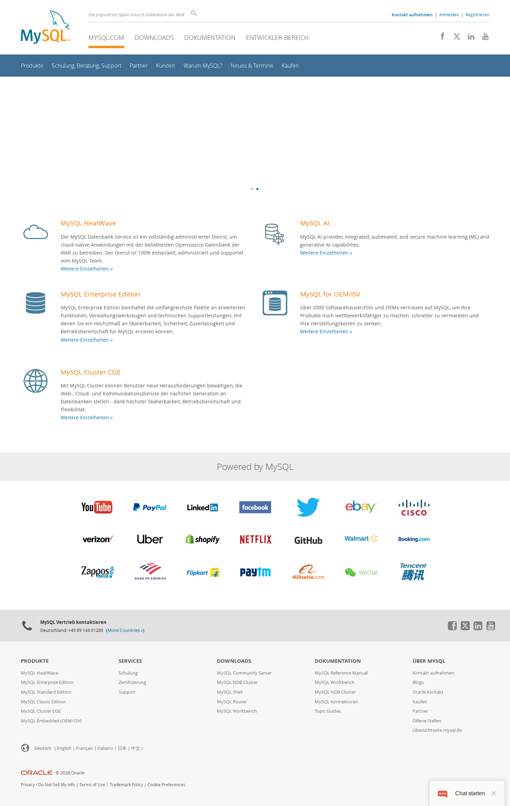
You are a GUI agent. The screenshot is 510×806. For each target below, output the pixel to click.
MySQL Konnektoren (336, 702)
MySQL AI (314, 222)
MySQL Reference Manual (341, 673)
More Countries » (125, 630)
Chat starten (470, 793)
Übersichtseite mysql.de (437, 730)
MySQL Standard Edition (46, 692)
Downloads (154, 37)
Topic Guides (328, 711)
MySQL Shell (230, 692)
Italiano (105, 748)
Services (130, 660)
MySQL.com (106, 37)
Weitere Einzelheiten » (87, 268)
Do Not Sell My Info (56, 784)
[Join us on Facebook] (440, 38)
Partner (420, 711)
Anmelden (449, 14)
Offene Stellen (427, 721)
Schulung (128, 673)
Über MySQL (429, 660)
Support (127, 692)
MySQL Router (232, 702)
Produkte (35, 660)
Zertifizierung (132, 682)
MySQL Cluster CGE (91, 372)
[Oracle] (36, 773)
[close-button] (493, 793)
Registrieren (477, 14)
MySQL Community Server (244, 673)
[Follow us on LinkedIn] (468, 38)
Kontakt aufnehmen (433, 673)
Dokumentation (210, 37)
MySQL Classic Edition (43, 702)
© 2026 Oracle (70, 773)
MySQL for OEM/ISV (330, 294)
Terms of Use (92, 784)
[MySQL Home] (45, 28)
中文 (135, 748)
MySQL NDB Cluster (237, 682)
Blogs (418, 682)
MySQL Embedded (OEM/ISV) (51, 721)
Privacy (28, 784)
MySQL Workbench (237, 711)
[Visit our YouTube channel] (482, 38)
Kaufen (420, 702)
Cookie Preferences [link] (166, 784)
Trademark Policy (126, 784)
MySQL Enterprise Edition (100, 294)
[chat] (442, 793)
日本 (122, 748)
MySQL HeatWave (88, 222)
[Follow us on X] (454, 38)
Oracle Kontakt (428, 692)
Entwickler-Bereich (277, 37)
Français (84, 748)
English (64, 748)
